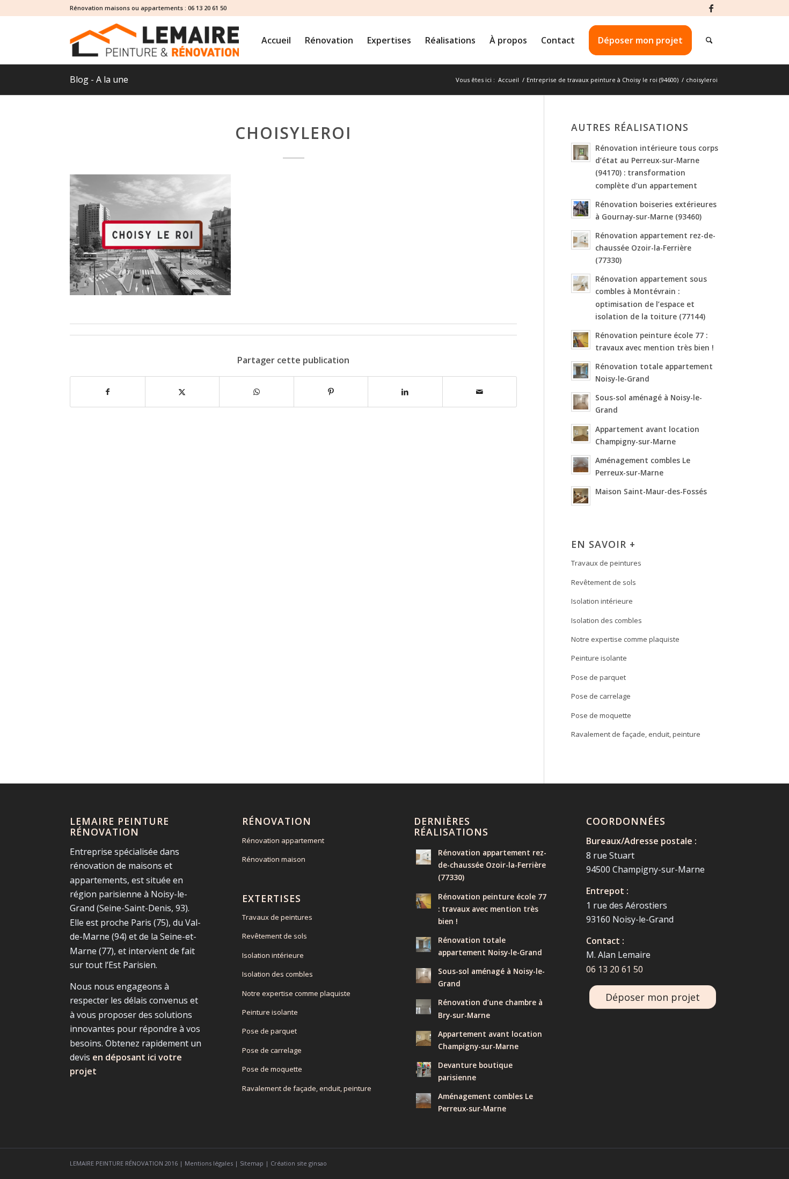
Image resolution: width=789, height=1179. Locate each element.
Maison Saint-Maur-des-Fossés (651, 491)
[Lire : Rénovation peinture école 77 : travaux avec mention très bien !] (580, 339)
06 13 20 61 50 (207, 8)
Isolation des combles (606, 620)
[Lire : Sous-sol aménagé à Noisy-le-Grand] (580, 402)
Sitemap (252, 1163)
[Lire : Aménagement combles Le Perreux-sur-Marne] (580, 464)
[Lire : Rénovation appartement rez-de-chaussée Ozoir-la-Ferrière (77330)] (580, 240)
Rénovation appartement (283, 840)
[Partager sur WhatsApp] (257, 392)
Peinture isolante (599, 658)
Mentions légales (209, 1163)
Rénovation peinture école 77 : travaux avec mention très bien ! (492, 908)
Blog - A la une (99, 79)
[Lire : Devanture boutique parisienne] (423, 1069)
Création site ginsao (299, 1163)
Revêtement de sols (603, 582)
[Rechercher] (709, 40)
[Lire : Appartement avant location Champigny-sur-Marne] (580, 433)
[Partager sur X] (182, 392)
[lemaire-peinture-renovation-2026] (154, 40)
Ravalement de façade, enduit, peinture (635, 734)
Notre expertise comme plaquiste (625, 639)
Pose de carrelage (601, 696)
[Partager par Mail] (480, 392)
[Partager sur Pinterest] (331, 392)
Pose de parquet (598, 677)
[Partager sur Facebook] (107, 392)
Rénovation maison (273, 859)
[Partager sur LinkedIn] (405, 392)
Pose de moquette (601, 715)
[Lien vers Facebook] (711, 8)
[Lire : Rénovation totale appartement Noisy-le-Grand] (580, 370)
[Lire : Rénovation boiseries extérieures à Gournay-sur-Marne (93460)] (580, 208)
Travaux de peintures (606, 563)
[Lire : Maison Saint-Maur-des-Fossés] (580, 496)
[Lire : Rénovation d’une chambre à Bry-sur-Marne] (423, 1006)
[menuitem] (276, 40)
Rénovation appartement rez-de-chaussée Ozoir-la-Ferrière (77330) (655, 247)
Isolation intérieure (602, 601)
